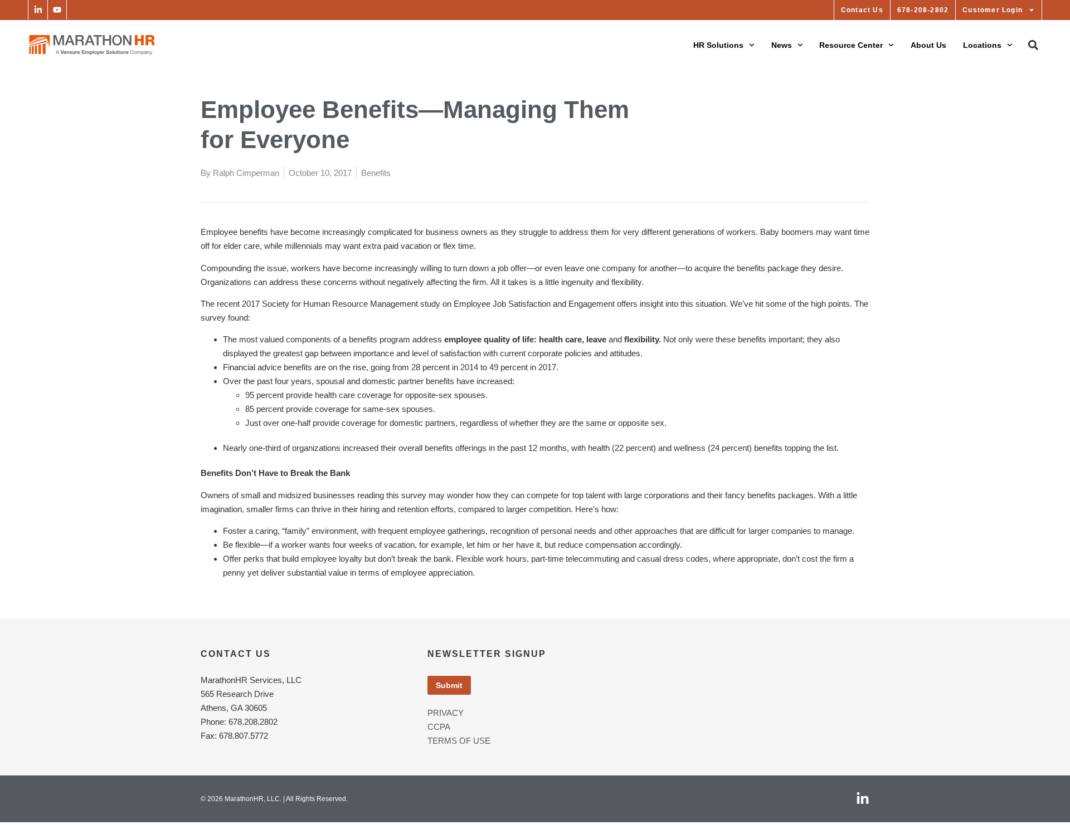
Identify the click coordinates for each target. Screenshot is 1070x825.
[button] (37, 9)
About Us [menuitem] (928, 45)
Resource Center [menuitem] (851, 45)
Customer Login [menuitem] (992, 10)
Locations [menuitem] (982, 45)
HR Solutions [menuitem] (718, 45)
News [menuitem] (781, 45)
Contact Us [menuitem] (862, 10)
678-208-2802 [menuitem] (923, 10)
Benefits (376, 173)
